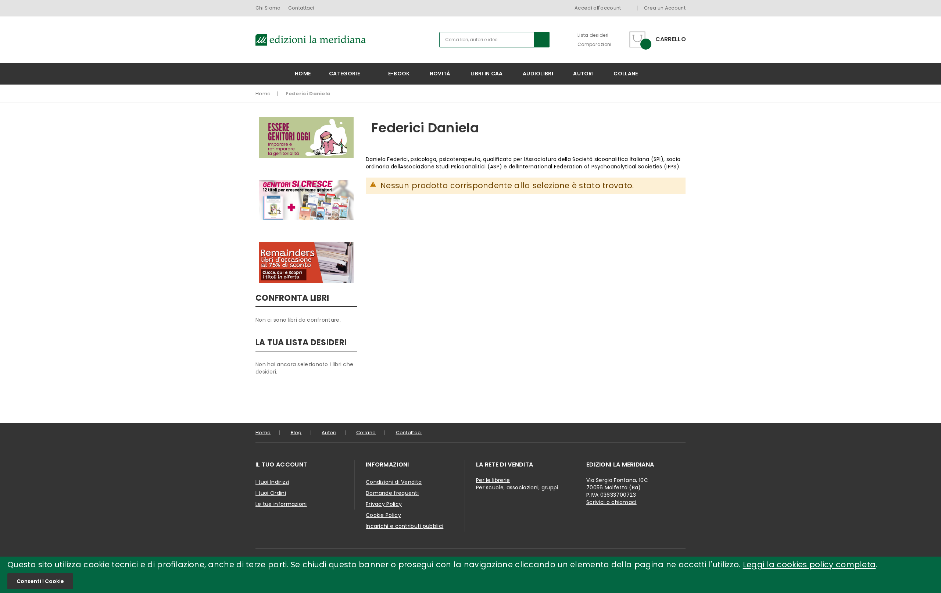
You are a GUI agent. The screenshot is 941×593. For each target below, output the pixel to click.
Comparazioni (594, 44)
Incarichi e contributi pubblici (404, 526)
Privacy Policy (384, 504)
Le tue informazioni (281, 504)
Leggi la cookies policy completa (809, 564)
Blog (296, 432)
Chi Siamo (268, 7)
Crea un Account (665, 7)
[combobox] (494, 39)
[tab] (305, 464)
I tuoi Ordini (270, 493)
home (263, 432)
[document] (470, 574)
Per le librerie (493, 480)
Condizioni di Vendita (394, 482)
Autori (329, 432)
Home (263, 93)
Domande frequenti (392, 493)
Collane (366, 432)
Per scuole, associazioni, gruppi (517, 487)
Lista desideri (592, 35)
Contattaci (301, 7)
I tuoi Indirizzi (272, 482)
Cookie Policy (383, 515)
